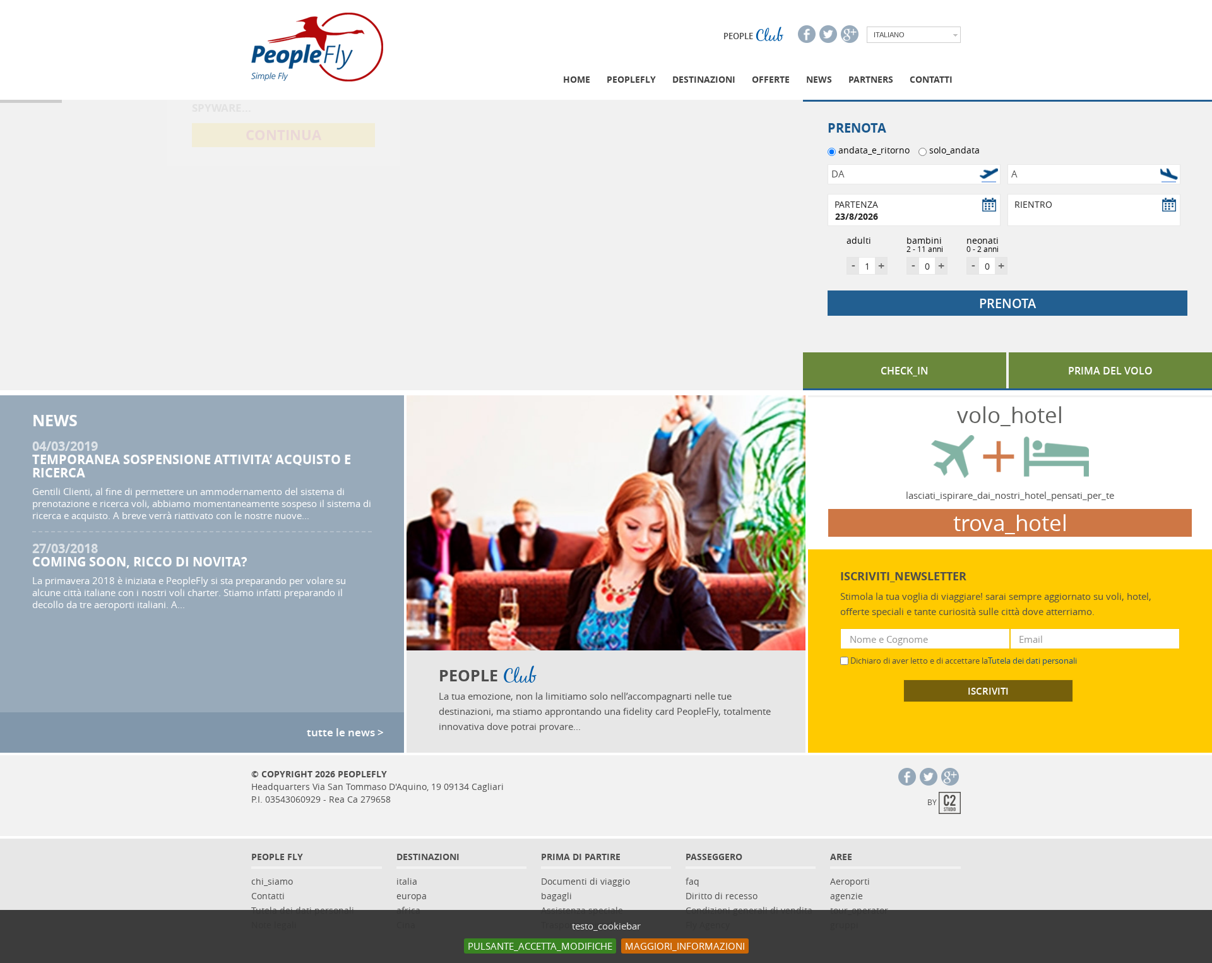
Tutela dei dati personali (1032, 660)
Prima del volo (1110, 371)
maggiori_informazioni (685, 946)
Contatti (931, 79)
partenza (856, 204)
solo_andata (954, 150)
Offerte (771, 79)
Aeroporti (850, 881)
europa (411, 896)
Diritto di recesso (722, 896)
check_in (905, 371)
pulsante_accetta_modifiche (540, 946)
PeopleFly (631, 79)
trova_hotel (1010, 523)
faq (692, 881)
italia (406, 881)
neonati (982, 242)
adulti (859, 240)
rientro (1033, 204)
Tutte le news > (345, 732)
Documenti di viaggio (585, 881)
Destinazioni (703, 79)
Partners (870, 79)
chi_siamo (272, 881)
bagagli (556, 896)
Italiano (889, 35)
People (753, 36)
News (819, 79)
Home (576, 79)
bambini (924, 242)
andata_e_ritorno (874, 150)
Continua (283, 271)
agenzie (846, 896)
